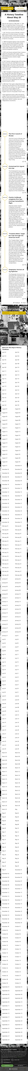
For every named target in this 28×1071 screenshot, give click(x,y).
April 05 (4, 360)
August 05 (4, 416)
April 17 (4, 382)
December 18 (5, 499)
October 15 (18, 953)
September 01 (5, 987)
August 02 (17, 409)
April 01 (4, 352)
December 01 (18, 465)
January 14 (18, 601)
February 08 (5, 537)
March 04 (17, 756)
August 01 (4, 409)
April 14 (17, 375)
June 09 (4, 711)
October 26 (5, 975)
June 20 (17, 730)
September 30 (18, 1040)
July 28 (4, 688)
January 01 (5, 579)
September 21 (5, 1024)
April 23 (4, 394)
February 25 (18, 567)
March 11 (4, 771)
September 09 (5, 1002)
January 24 (18, 620)
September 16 (18, 1013)
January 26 (18, 624)
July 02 (4, 639)
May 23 (4, 854)
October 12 (5, 949)
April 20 (17, 386)
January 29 (5, 632)
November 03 (18, 873)
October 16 (5, 956)
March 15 (4, 779)
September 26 (18, 1032)
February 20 (5, 560)
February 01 (5, 526)
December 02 (5, 469)
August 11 (4, 428)
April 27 (4, 401)
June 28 (17, 745)
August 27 (4, 458)
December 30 (5, 522)
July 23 (16, 677)
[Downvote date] (25, 161)
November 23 (18, 911)
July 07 (16, 647)
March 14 (17, 775)
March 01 (4, 752)
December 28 (5, 518)
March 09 (4, 768)
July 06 (4, 647)
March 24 (17, 794)
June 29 (4, 749)
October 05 (18, 934)
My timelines (21, 8)
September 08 (18, 998)
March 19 (4, 786)
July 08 (4, 650)
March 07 (4, 764)
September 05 (5, 994)
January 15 (5, 605)
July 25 (16, 681)
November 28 (5, 922)
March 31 (4, 809)
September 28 (18, 1036)
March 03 (4, 756)
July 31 (16, 692)
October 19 (18, 960)
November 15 (18, 896)
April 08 (17, 363)
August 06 (17, 416)
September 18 (18, 1017)
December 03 (18, 469)
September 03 (5, 990)
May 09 (4, 828)
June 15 (4, 722)
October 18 (5, 960)
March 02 (17, 752)
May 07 (4, 824)
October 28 (5, 979)
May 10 (17, 828)
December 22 (5, 507)
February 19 (18, 556)
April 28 (17, 401)
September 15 (5, 1013)
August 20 (17, 443)
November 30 (5, 926)
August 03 (4, 412)
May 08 (17, 824)
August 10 (17, 424)
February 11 (18, 541)
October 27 (18, 975)
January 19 (5, 613)
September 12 (18, 1006)
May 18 (17, 843)
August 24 (17, 450)
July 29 (16, 688)
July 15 (16, 662)
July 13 (16, 658)
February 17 (18, 552)
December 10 (5, 484)
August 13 (4, 431)
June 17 (4, 726)
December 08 (5, 480)
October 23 (18, 968)
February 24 (5, 567)
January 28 (18, 628)
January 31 (5, 635)
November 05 (18, 877)
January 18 (18, 609)
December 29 (18, 518)
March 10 (17, 768)
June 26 (17, 741)
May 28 (17, 862)
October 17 (18, 956)
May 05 (4, 820)
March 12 (17, 771)
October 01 (18, 926)
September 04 (18, 990)
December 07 (18, 477)
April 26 (17, 397)
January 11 (5, 598)
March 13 (4, 775)
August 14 (17, 431)
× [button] (26, 1048)
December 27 (18, 514)
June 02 (17, 696)
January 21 (5, 616)
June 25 (4, 741)
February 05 (18, 530)
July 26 (4, 684)
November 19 (18, 904)
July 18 (4, 669)
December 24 (5, 511)
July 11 (16, 654)
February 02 (18, 526)
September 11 (5, 1006)
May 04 (17, 817)
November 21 (18, 907)
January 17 (5, 609)
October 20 (5, 964)
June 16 (17, 722)
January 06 (18, 586)
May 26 (17, 858)
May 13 (4, 836)
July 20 (4, 673)
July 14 (4, 662)
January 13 (5, 601)
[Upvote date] (23, 161)
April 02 (17, 352)
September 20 (18, 1021)
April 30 (17, 405)
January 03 (5, 582)
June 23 (4, 737)
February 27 (18, 571)
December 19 (18, 499)
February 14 (5, 548)
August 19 (4, 443)
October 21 (18, 964)
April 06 (17, 360)
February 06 (5, 533)
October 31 (18, 983)
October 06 (5, 938)
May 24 (17, 854)
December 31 (18, 522)
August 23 (4, 450)
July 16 (4, 666)
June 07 (4, 707)
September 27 (5, 1036)
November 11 (18, 888)
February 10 (5, 541)
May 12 (17, 832)
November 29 (18, 922)
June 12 (17, 715)
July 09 (16, 650)
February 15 (18, 548)
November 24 (5, 915)
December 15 (18, 492)
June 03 (4, 700)
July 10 (4, 654)
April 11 (4, 371)
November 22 (5, 911)
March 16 (17, 779)
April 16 (17, 378)
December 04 (5, 473)
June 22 (17, 734)
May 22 (17, 851)
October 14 (5, 953)
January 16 (18, 605)
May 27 (4, 862)
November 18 (5, 904)
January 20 (18, 613)
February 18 (5, 556)
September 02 (18, 987)
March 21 (4, 790)
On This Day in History (14, 20)
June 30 (17, 749)
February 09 (18, 537)
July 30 (4, 692)
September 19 (5, 1021)
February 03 (5, 530)
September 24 (18, 1028)
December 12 (5, 488)
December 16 (5, 496)
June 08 (17, 707)
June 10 (17, 711)
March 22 (17, 790)
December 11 (18, 484)
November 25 (18, 915)
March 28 (17, 802)
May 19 (4, 847)
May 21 (4, 851)
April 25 (4, 397)
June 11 (4, 715)
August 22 (17, 446)
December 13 (18, 488)
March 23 (4, 794)
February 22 (5, 564)
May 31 (4, 870)
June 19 (4, 730)
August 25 (4, 454)
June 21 (4, 734)
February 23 (18, 564)
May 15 (4, 839)
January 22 (18, 616)
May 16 (17, 839)
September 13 (5, 1009)
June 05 (4, 703)
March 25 (4, 798)
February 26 (5, 571)
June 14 (17, 718)
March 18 (17, 783)
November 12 (5, 892)
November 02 (5, 873)
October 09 (18, 941)
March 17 (4, 783)
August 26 (17, 454)
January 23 (5, 620)
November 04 (5, 877)
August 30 (17, 462)
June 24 (17, 737)
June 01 (4, 696)
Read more (19, 1057)
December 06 (5, 477)
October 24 (5, 972)
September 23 (5, 1028)
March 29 (4, 805)
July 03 (16, 639)
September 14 (18, 1009)
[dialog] (14, 1059)
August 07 (4, 420)
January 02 (18, 579)
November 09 (18, 885)
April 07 (4, 363)
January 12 (18, 598)
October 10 (5, 945)
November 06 (5, 881)
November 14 (5, 896)
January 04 (18, 582)
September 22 (18, 1024)
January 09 (5, 594)
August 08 (17, 420)
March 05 (4, 760)
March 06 (17, 760)
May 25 (4, 858)
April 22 (17, 390)
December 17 (18, 496)
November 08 (5, 885)
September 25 (5, 1032)
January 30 (18, 632)
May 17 (4, 843)
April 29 (4, 405)
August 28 (17, 458)
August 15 (4, 435)
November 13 (18, 892)
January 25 (5, 624)
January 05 (5, 586)
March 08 (17, 764)
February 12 (5, 545)
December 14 (5, 492)
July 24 (4, 681)
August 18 (17, 439)
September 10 (18, 1002)
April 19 (4, 386)
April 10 (17, 367)
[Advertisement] (14, 116)
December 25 (18, 511)
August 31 (4, 465)
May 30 (17, 866)
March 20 (17, 786)
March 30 (17, 805)
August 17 (4, 439)
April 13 (4, 375)
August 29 (4, 462)
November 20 (5, 907)
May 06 (17, 820)
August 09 (4, 424)
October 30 (5, 983)
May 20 (17, 847)
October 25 (18, 972)
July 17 (16, 666)
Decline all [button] (20, 1065)
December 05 (18, 473)
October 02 (5, 930)
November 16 (5, 900)
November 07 (18, 881)
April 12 (17, 371)
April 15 (4, 378)
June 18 (17, 726)
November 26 (5, 919)
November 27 (18, 919)
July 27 (16, 684)
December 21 (18, 503)
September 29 (5, 1040)
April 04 (17, 356)
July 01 (16, 635)
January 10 (18, 594)
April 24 (17, 394)
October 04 (5, 934)
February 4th (18, 575)
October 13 (18, 949)
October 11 (18, 945)
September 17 (5, 1017)
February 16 (5, 552)
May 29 (4, 866)
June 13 (4, 718)
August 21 (4, 446)
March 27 (4, 802)
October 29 (18, 979)
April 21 (4, 390)
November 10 (5, 888)
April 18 (17, 382)
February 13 (18, 545)
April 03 (4, 356)
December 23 (18, 507)
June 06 (17, 703)
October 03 (18, 930)
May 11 (4, 832)
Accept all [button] (7, 1065)
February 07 (18, 533)
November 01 (18, 870)
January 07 (5, 590)
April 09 (4, 367)
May (16, 809)
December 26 (5, 514)
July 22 (4, 677)
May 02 (17, 813)
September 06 (18, 994)
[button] (14, 1068)
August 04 (17, 412)
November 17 (18, 900)
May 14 (17, 836)
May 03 (4, 817)
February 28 (5, 575)
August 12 (17, 428)
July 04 (4, 643)
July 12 (4, 658)
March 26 (17, 798)
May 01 (4, 813)
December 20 (5, 503)
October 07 (18, 938)
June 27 (4, 745)
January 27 (5, 628)
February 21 (18, 560)
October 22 (5, 968)
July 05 (16, 643)
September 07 (5, 998)
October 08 (5, 941)
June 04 (17, 700)
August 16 (17, 435)
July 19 (16, 669)
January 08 (18, 590)
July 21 (16, 673)
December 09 (18, 480)
